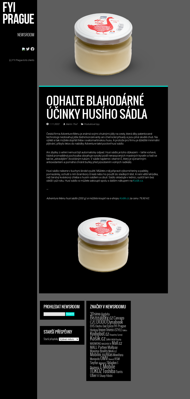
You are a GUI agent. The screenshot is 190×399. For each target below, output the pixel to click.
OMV (104, 358)
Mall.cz (117, 343)
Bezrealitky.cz (101, 317)
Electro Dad (101, 326)
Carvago (119, 318)
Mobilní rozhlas (101, 354)
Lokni (108, 339)
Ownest (111, 359)
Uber (93, 375)
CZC (93, 322)
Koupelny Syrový (116, 334)
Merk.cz (112, 351)
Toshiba (109, 371)
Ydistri (109, 375)
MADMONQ (95, 343)
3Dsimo (95, 314)
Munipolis (95, 359)
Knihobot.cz (99, 333)
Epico (110, 325)
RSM (117, 358)
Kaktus (124, 330)
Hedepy (94, 329)
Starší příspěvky (51, 339)
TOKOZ (96, 371)
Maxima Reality (99, 350)
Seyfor (94, 362)
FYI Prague (120, 325)
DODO (101, 321)
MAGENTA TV (106, 343)
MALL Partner (98, 347)
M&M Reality (116, 339)
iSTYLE (118, 329)
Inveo (110, 329)
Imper (102, 329)
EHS (92, 325)
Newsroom (25, 34)
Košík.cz (138, 180)
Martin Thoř (71, 124)
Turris (119, 371)
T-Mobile (107, 366)
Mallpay (113, 347)
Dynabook (115, 321)
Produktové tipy (91, 124)
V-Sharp (101, 375)
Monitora (118, 354)
